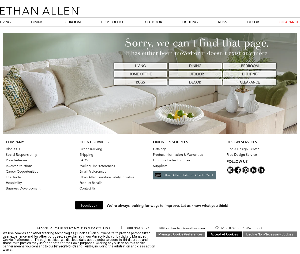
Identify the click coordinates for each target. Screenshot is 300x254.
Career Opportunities (22, 171)
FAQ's (84, 160)
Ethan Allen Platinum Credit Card (188, 175)
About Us (13, 149)
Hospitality (14, 183)
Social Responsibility (21, 154)
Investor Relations (19, 166)
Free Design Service (242, 154)
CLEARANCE (289, 22)
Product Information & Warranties (178, 154)
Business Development (23, 188)
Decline (270, 234)
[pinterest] (245, 172)
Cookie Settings (180, 234)
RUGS (222, 22)
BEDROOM (72, 22)
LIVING (5, 22)
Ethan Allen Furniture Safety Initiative (106, 177)
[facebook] (237, 172)
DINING (37, 22)
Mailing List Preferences (97, 166)
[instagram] (230, 172)
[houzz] (253, 172)
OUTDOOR (153, 22)
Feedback (89, 205)
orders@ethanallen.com (185, 228)
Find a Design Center (243, 149)
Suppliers (160, 166)
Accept (224, 234)
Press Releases (16, 160)
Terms (88, 246)
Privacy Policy (65, 246)
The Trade (13, 177)
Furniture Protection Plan (171, 160)
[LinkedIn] (261, 172)
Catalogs (159, 149)
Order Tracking (90, 149)
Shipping (86, 154)
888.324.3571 (138, 228)
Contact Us (87, 188)
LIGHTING (190, 22)
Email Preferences (92, 171)
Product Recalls (90, 183)
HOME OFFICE (112, 22)
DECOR (253, 22)
